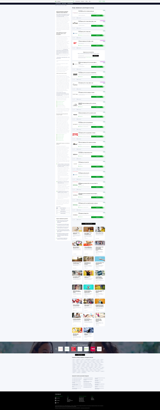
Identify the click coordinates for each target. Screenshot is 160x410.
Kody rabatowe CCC (60, 102)
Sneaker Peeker (90, 367)
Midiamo (77, 368)
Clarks (99, 367)
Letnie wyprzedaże (58, 3)
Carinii (86, 368)
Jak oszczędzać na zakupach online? (76, 247)
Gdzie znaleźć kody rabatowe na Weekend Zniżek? (77, 291)
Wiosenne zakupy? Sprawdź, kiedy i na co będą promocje (88, 291)
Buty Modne (83, 364)
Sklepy (86, 1)
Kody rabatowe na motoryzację (98, 382)
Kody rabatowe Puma (61, 140)
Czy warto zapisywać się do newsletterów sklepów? (100, 263)
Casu (91, 363)
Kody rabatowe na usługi (88, 387)
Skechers (89, 371)
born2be (102, 359)
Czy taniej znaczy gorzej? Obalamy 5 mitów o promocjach (99, 277)
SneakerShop (101, 364)
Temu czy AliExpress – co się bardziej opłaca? (88, 247)
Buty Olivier (79, 20)
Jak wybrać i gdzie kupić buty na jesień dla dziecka (100, 291)
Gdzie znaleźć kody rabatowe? (76, 233)
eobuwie (79, 182)
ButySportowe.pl (74, 364)
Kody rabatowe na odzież (76, 380)
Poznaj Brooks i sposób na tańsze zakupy (77, 263)
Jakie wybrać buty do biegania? (88, 334)
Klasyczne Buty (80, 102)
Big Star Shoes (78, 359)
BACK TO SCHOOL (64, 3)
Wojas (79, 212)
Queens (74, 372)
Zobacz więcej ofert (88, 223)
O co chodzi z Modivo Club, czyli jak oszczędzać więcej (88, 234)
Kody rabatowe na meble (87, 383)
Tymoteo (74, 363)
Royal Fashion (82, 368)
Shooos (97, 368)
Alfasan (95, 367)
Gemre (99, 363)
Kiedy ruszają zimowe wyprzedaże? (88, 305)
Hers (98, 359)
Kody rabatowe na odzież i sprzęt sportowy (88, 381)
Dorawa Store (78, 372)
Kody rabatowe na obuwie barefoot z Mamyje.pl (87, 263)
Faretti (73, 368)
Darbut (78, 367)
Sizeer (79, 141)
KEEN (102, 367)
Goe (81, 367)
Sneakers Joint (74, 371)
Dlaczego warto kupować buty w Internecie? (76, 334)
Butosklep (74, 367)
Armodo (79, 61)
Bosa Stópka (102, 371)
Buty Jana (79, 172)
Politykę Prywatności (88, 57)
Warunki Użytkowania (93, 57)
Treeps (92, 371)
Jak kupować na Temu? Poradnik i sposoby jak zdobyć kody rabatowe (100, 306)
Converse (96, 364)
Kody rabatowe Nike (60, 138)
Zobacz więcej (80, 354)
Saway (73, 359)
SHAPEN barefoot (84, 372)
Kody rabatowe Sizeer (61, 104)
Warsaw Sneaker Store (88, 359)
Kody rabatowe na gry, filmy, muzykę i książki (76, 388)
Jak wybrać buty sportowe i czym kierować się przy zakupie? (99, 320)
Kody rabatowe (77, 1)
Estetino (96, 363)
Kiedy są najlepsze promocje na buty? (76, 305)
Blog (89, 1)
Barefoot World (97, 371)
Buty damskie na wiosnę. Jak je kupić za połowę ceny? (88, 320)
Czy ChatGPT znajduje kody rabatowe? (76, 277)
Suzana (79, 112)
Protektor (88, 364)
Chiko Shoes (85, 367)
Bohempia (101, 368)
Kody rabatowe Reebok (61, 134)
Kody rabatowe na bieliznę (88, 384)
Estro (93, 368)
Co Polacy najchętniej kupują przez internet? (77, 319)
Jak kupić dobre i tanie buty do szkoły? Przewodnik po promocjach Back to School (99, 249)
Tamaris (92, 364)
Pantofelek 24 (94, 359)
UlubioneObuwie (84, 371)
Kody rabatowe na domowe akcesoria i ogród (76, 384)
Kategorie (82, 1)
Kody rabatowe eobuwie (61, 101)
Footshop (84, 363)
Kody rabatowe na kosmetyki (76, 379)
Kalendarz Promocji (70, 3)
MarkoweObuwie (80, 10)
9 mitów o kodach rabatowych (87, 277)
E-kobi (79, 40)
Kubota (82, 359)
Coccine (79, 161)
